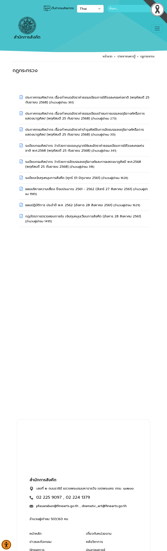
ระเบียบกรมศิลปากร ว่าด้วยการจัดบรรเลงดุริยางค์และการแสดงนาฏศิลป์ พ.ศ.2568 (83, 161)
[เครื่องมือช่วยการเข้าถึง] (6, 545)
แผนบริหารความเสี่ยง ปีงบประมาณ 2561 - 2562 (60, 189)
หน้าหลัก (36, 533)
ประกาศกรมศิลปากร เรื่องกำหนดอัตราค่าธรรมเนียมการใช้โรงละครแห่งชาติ (77, 97)
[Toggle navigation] (157, 28)
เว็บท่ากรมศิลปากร (62, 8)
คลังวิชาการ (94, 541)
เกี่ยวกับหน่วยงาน (98, 533)
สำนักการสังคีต (27, 37)
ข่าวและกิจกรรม (41, 541)
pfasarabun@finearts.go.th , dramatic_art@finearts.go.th (81, 506)
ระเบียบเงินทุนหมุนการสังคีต (45, 177)
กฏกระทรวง (147, 56)
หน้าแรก (107, 56)
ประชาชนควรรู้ (126, 56)
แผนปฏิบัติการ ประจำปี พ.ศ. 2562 (49, 205)
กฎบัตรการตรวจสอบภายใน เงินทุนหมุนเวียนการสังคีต (64, 216)
